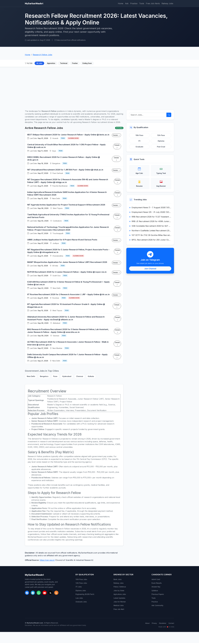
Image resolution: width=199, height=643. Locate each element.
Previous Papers (158, 594)
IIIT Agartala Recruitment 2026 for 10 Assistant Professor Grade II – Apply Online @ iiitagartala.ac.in (66, 305)
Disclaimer (162, 623)
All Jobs (39, 63)
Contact (171, 623)
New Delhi (31, 376)
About (147, 623)
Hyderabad (66, 376)
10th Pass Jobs (81, 579)
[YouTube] (44, 593)
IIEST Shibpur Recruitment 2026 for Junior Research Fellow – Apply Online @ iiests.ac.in (68, 134)
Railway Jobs (167, 3)
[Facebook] (27, 593)
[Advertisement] (99, 87)
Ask (126, 3)
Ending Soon (87, 63)
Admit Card (156, 579)
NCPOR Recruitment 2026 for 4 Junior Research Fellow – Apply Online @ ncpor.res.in (67, 272)
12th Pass (161, 135)
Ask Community (157, 605)
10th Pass (139, 135)
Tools (141, 3)
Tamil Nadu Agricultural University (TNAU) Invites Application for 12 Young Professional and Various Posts (68, 215)
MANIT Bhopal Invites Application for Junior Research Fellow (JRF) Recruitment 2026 (67, 262)
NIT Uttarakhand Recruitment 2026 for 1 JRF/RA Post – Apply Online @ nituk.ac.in (65, 170)
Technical (63, 63)
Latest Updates (119, 598)
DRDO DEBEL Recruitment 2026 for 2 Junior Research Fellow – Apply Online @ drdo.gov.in (63, 158)
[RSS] (56, 593)
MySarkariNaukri (34, 3)
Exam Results (157, 583)
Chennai (79, 376)
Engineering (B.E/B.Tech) (85, 594)
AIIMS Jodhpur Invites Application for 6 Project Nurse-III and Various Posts (62, 240)
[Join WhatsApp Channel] (39, 593)
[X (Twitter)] (50, 593)
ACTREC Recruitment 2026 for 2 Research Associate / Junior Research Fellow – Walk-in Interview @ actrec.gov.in (68, 343)
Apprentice (51, 63)
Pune (55, 376)
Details (115, 135)
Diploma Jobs (81, 590)
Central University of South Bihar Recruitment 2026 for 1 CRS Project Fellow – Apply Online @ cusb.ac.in (66, 145)
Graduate (139, 147)
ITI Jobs (79, 587)
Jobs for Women (120, 602)
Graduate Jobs (81, 602)
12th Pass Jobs (81, 583)
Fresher (75, 63)
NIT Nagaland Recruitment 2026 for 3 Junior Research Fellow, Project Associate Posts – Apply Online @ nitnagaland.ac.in (68, 250)
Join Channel (150, 268)
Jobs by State (119, 590)
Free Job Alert (119, 609)
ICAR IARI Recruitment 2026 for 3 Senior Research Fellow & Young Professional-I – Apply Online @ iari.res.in (68, 283)
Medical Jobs (119, 605)
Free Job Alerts (153, 3)
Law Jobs (79, 598)
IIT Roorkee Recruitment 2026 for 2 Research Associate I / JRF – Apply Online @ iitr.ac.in (68, 294)
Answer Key (156, 587)
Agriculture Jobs (120, 594)
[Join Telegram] (33, 593)
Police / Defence (120, 587)
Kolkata (91, 376)
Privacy (154, 623)
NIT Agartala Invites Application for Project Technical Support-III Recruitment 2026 (66, 205)
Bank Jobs (117, 579)
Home (120, 3)
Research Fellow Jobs (42, 54)
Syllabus (155, 590)
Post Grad (161, 147)
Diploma (161, 141)
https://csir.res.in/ (47, 560)
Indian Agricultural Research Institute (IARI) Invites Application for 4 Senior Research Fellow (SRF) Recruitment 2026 (67, 193)
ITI (139, 141)
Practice (133, 3)
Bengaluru (44, 376)
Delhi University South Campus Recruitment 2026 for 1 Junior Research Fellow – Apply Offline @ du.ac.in (67, 355)
